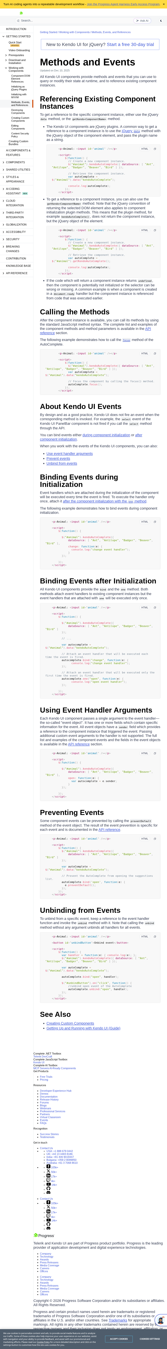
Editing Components (18, 127)
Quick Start (15, 42)
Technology (46, 1256)
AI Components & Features (18, 152)
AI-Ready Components (62, 1068)
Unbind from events (61, 463)
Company (45, 1253)
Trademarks (118, 1320)
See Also (55, 1014)
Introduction (16, 29)
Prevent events (58, 458)
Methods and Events (87, 62)
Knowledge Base (18, 265)
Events (44, 1120)
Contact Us (46, 1148)
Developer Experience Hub (55, 1090)
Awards (44, 1259)
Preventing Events (72, 812)
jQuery (131, 131)
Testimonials (47, 1137)
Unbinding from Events (80, 910)
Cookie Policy (43, 1342)
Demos (44, 1093)
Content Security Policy (20, 135)
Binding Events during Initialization (79, 481)
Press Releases (49, 1262)
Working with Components (74, 32)
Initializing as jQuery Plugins (19, 88)
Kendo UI (38, 1062)
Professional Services (52, 1111)
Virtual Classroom (50, 1117)
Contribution (16, 258)
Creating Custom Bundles (18, 143)
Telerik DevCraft (42, 1056)
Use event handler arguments (69, 454)
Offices (44, 1271)
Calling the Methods (75, 312)
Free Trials (46, 1076)
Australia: (62, 1162)
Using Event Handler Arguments (96, 710)
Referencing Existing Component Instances (98, 102)
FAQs (43, 1123)
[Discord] (48, 1193)
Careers (44, 1268)
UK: (59, 1154)
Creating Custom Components (20, 119)
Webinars (45, 1108)
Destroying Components (18, 111)
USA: (59, 1151)
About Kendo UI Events (80, 406)
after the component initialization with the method (104, 501)
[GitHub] (48, 1189)
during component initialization (106, 435)
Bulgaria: (61, 1160)
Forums (44, 1102)
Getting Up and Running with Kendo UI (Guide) (83, 1028)
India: (60, 1157)
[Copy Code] (155, 149)
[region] (83, 1339)
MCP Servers (41, 1068)
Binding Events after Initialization (98, 581)
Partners (45, 1114)
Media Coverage (49, 1265)
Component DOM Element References (20, 78)
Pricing (44, 1079)
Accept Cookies (119, 1338)
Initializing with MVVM (18, 96)
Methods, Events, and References (20, 103)
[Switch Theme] (161, 20)
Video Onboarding (19, 50)
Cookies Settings (150, 1338)
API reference (79, 744)
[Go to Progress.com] (44, 1237)
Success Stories (49, 1134)
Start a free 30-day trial (130, 44)
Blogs (43, 1105)
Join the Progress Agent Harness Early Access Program (123, 4)
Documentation (49, 1096)
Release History (49, 1099)
